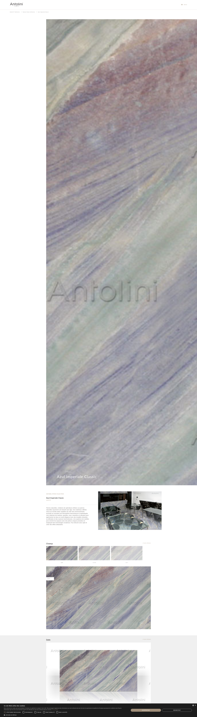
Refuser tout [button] (177, 710)
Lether (94, 562)
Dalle (48, 639)
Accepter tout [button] (146, 710)
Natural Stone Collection (29, 12)
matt (127, 562)
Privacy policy (55, 709)
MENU (185, 4)
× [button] (195, 705)
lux (62, 562)
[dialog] (98, 710)
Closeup (49, 543)
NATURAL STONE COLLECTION (55, 494)
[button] (65, 715)
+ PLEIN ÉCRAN (146, 543)
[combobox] (193, 705)
